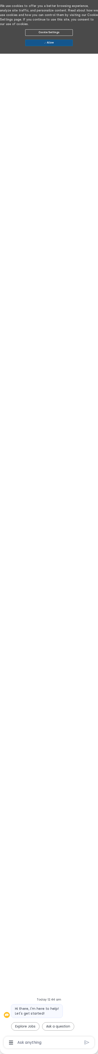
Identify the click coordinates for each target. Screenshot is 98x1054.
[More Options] (11, 1042)
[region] (49, 524)
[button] (49, 32)
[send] (87, 1042)
